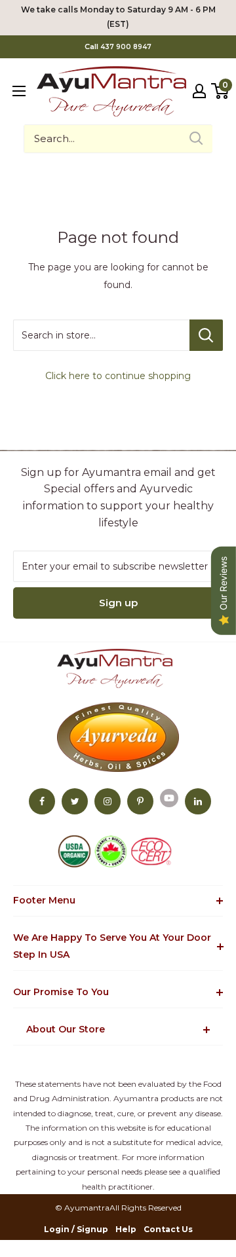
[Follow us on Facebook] (42, 801)
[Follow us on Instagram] (107, 801)
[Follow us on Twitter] (75, 801)
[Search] (196, 139)
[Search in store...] (206, 335)
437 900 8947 (125, 47)
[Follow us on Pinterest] (140, 801)
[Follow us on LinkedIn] (198, 801)
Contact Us (168, 1229)
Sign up (118, 602)
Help (125, 1229)
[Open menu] (19, 91)
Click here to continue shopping (118, 376)
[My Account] (199, 91)
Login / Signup (76, 1229)
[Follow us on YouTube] (169, 797)
